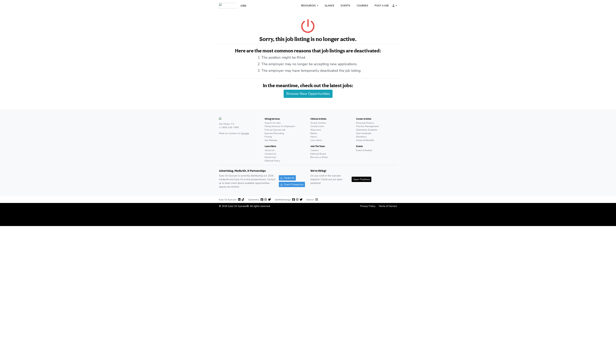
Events (345, 5)
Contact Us (270, 153)
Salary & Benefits (365, 140)
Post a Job (382, 5)
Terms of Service (388, 206)
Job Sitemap (271, 140)
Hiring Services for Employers (280, 126)
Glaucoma (315, 129)
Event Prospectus (294, 184)
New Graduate (363, 133)
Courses (362, 5)
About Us (269, 150)
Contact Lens (317, 126)
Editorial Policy (272, 160)
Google (245, 133)
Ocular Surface (318, 122)
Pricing (268, 136)
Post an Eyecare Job (275, 129)
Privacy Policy (367, 206)
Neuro (313, 136)
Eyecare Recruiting (274, 133)
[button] (394, 5)
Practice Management (367, 126)
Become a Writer (319, 157)
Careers (314, 150)
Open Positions (361, 179)
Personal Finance (365, 122)
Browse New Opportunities (308, 93)
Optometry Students (366, 129)
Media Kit (289, 178)
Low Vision (316, 140)
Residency (361, 136)
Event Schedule (364, 150)
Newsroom (270, 157)
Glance (329, 5)
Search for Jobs (273, 122)
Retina (313, 133)
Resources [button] (308, 5)
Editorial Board (318, 153)
